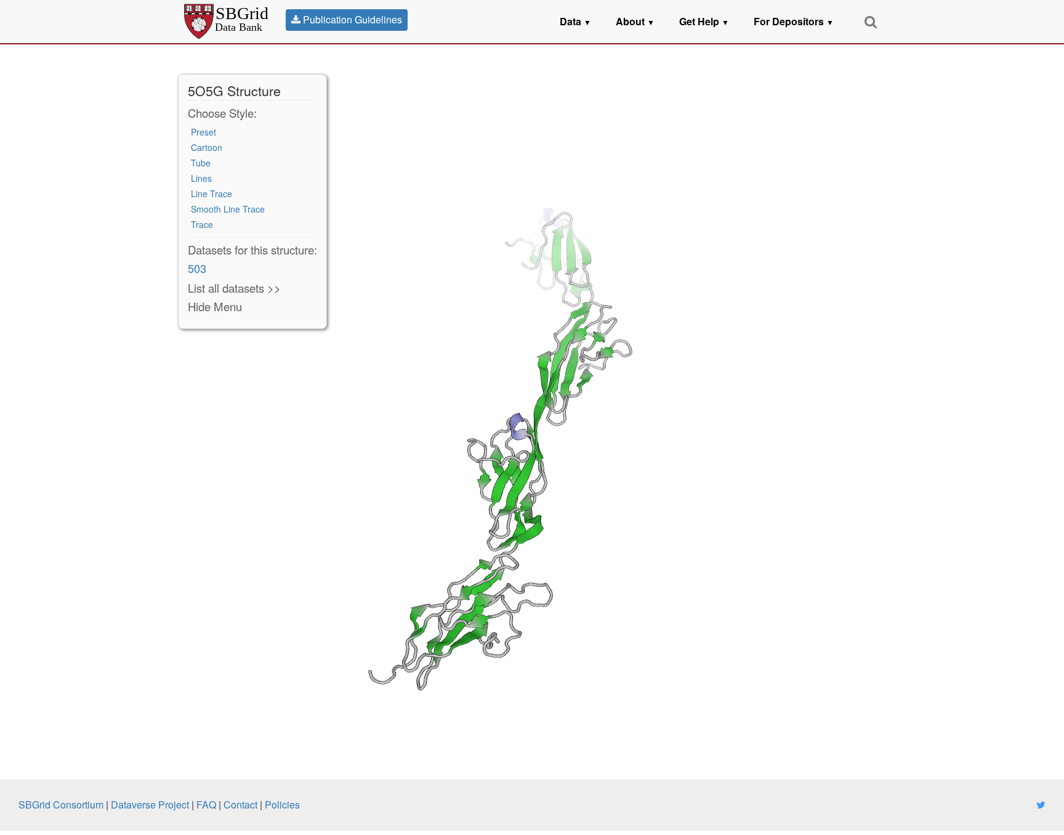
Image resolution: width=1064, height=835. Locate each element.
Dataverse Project (150, 804)
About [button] (635, 21)
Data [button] (575, 21)
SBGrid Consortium (60, 804)
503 (197, 268)
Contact (240, 804)
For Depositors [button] (794, 21)
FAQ (206, 804)
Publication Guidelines (351, 19)
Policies (282, 804)
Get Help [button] (704, 21)
